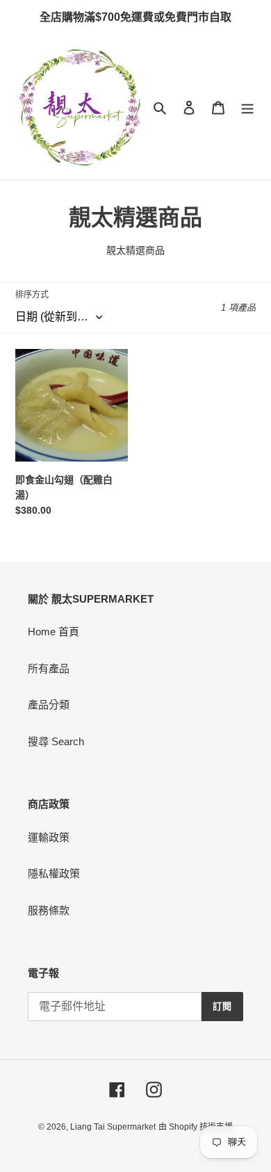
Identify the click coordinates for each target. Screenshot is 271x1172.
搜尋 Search (56, 741)
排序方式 (32, 295)
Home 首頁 (53, 631)
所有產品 (48, 668)
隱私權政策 (54, 873)
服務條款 (48, 910)
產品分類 (48, 704)
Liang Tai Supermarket (113, 1127)
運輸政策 (48, 837)
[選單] (247, 107)
